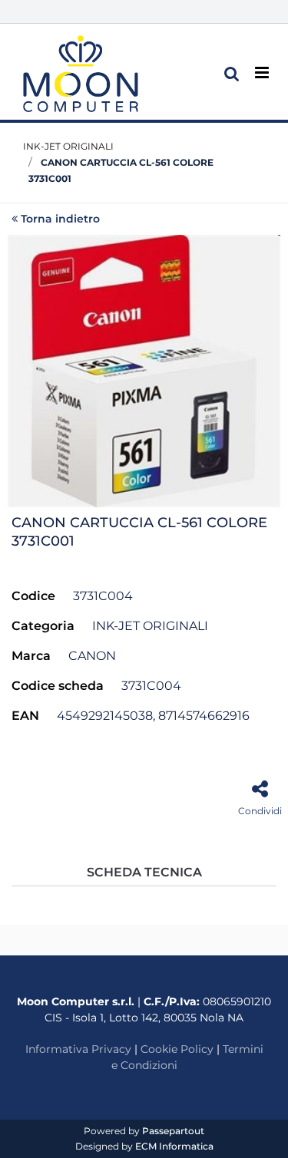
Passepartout (173, 1131)
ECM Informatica (174, 1146)
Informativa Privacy (78, 1049)
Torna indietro (60, 219)
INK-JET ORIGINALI (68, 146)
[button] (144, 370)
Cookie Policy (177, 1049)
